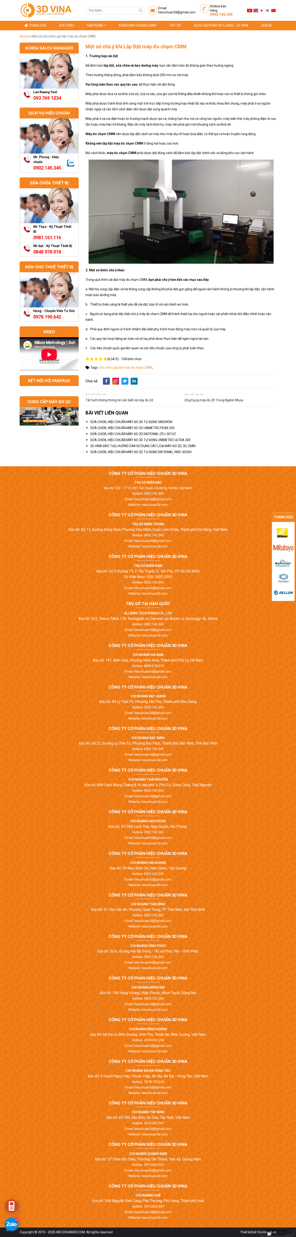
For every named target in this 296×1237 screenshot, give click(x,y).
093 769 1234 (47, 98)
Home (24, 36)
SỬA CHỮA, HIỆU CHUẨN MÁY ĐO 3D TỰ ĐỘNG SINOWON (131, 422)
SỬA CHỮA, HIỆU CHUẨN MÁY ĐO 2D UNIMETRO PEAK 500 (132, 428)
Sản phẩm (95, 25)
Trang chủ (37, 25)
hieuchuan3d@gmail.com (176, 12)
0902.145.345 (221, 14)
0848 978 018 (47, 252)
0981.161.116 (47, 237)
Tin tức (175, 25)
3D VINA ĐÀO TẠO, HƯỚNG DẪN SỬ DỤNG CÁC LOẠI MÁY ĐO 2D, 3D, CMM (142, 446)
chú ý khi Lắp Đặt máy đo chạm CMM (125, 367)
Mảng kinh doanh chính (138, 25)
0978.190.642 (47, 317)
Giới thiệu (66, 25)
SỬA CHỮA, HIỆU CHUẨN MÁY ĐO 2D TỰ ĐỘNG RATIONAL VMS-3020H (140, 452)
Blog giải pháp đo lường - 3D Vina (221, 25)
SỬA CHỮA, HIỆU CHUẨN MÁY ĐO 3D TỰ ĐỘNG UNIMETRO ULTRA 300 (140, 440)
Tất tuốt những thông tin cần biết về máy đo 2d (119, 400)
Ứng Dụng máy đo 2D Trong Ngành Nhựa (214, 400)
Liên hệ (266, 25)
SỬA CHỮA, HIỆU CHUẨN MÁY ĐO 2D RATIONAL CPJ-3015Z (133, 434)
